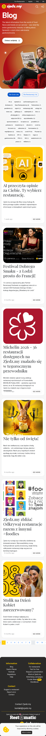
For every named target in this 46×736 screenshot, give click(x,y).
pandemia (8, 108)
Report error (11, 692)
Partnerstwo (36, 105)
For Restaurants (20, 1)
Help (11, 677)
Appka (30, 1)
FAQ (37, 1)
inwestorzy (19, 125)
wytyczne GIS (16, 118)
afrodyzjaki (15, 115)
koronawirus (33, 128)
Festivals (11, 672)
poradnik (35, 122)
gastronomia (10, 138)
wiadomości (36, 138)
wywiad (17, 102)
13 (37, 643)
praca (18, 141)
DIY (19, 135)
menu (19, 131)
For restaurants (34, 667)
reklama (27, 141)
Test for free (34, 669)
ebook (29, 125)
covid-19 (28, 131)
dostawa (9, 105)
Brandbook (35, 682)
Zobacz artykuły (11, 41)
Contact (11, 695)
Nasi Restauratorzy (22, 105)
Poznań (38, 131)
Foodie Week (34, 679)
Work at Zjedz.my (34, 674)
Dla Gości (14, 95)
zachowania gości (30, 102)
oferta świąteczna (28, 115)
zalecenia (22, 128)
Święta (27, 135)
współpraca (9, 131)
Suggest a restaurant (11, 690)
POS (20, 138)
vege (35, 135)
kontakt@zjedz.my (23, 708)
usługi (38, 108)
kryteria (11, 135)
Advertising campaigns (34, 677)
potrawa (9, 125)
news (9, 112)
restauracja (28, 108)
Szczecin (12, 128)
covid (37, 125)
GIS (27, 138)
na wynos (25, 122)
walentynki (28, 112)
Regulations (11, 674)
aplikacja (18, 112)
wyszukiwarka (29, 118)
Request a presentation (34, 672)
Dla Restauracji (30, 95)
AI (10, 102)
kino (37, 112)
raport (18, 108)
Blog (11, 667)
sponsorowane (12, 122)
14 (42, 643)
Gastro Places (11, 669)
